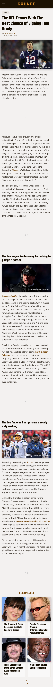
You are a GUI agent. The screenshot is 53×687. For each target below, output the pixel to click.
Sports (6, 12)
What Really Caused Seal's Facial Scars (38, 666)
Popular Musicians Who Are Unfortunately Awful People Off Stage (38, 628)
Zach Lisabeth (9, 33)
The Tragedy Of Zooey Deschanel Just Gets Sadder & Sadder (13, 627)
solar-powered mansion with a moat (33, 521)
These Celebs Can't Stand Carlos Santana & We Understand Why (13, 669)
